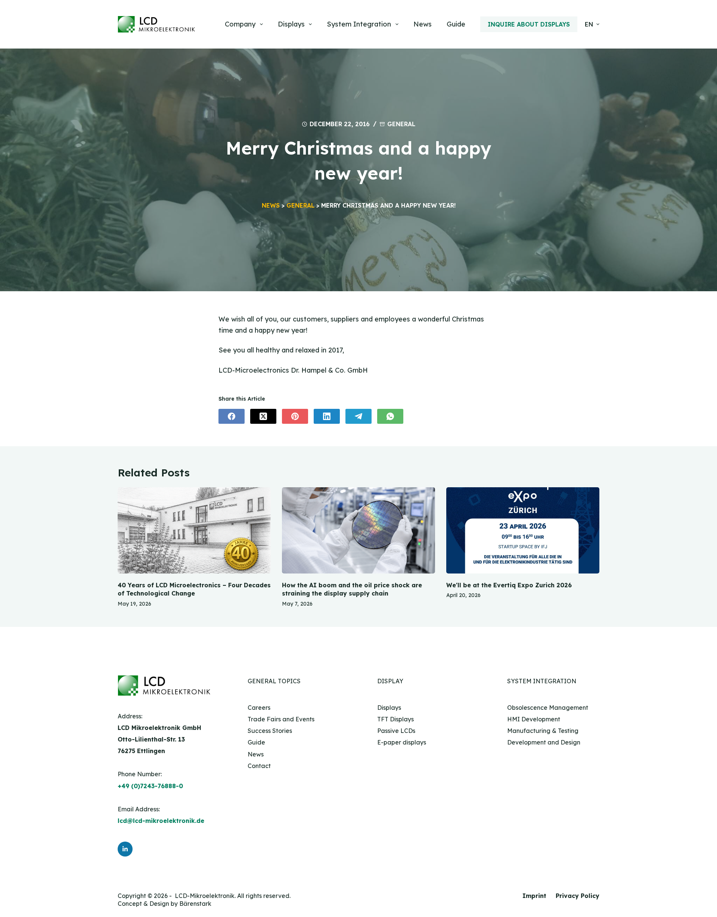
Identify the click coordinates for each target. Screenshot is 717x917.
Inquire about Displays (529, 24)
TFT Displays (395, 719)
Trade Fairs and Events (281, 719)
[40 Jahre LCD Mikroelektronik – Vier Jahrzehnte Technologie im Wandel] (194, 530)
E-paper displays (401, 742)
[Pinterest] (295, 416)
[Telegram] (358, 416)
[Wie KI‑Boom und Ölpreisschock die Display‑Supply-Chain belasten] (358, 530)
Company (240, 24)
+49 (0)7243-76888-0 (150, 786)
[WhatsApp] (390, 416)
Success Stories (270, 730)
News (422, 24)
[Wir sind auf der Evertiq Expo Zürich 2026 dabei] (522, 530)
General (401, 124)
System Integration (359, 24)
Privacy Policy (577, 895)
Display (390, 681)
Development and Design (543, 742)
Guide (456, 24)
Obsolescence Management (547, 707)
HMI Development (533, 719)
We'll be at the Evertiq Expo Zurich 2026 (509, 585)
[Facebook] (231, 416)
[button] (592, 24)
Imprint (534, 895)
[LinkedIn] (327, 416)
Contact (259, 766)
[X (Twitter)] (263, 416)
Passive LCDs (396, 730)
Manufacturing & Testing (542, 730)
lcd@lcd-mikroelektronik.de (161, 820)
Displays (291, 24)
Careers (259, 707)
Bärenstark (195, 903)
